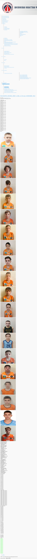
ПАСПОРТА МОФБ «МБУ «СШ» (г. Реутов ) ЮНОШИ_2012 (17, 96)
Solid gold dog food (5, 21)
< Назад (3, 554)
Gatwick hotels (4, 19)
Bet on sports (4, 18)
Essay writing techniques (5, 16)
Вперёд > (3, 555)
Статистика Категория (7, 97)
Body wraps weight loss (5, 20)
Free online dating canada (5, 17)
